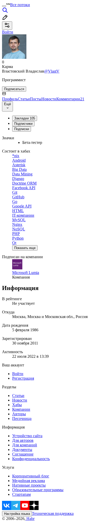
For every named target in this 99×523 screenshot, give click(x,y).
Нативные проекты (29, 485)
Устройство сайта (27, 436)
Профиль (10, 99)
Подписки (21, 129)
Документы (22, 449)
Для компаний (24, 445)
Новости (48, 99)
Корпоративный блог (30, 476)
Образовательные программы (37, 490)
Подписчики (23, 124)
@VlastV (51, 71)
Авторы (19, 414)
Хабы (17, 405)
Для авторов (23, 440)
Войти (17, 373)
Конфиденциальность (31, 459)
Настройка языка (17, 514)
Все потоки (20, 5)
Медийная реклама (28, 480)
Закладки (24, 118)
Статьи (24, 99)
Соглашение (23, 454)
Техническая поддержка (53, 513)
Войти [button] (7, 32)
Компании (21, 409)
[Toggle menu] (4, 6)
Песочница (21, 418)
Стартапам (21, 494)
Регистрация (23, 378)
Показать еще (25, 248)
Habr (30, 518)
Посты (35, 99)
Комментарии (70, 99)
